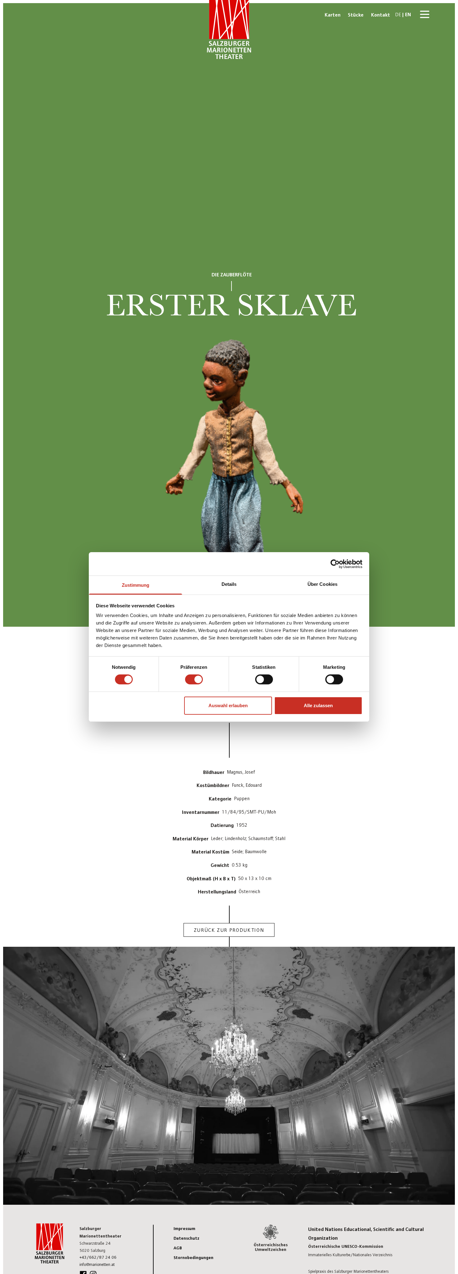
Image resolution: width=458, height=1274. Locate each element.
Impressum (184, 1228)
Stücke (356, 14)
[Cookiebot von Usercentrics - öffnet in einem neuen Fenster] (335, 563)
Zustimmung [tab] (136, 585)
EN (408, 14)
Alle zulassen (318, 705)
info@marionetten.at (97, 1264)
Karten (333, 14)
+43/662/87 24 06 (98, 1257)
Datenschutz (186, 1238)
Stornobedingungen (193, 1257)
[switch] (194, 679)
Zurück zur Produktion (229, 929)
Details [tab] (229, 584)
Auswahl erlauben (228, 705)
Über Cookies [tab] (322, 584)
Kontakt (380, 14)
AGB (178, 1247)
